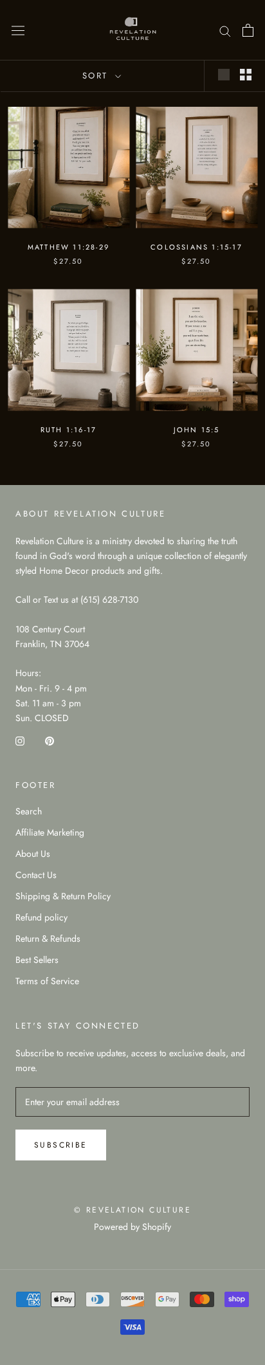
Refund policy (41, 917)
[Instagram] (19, 740)
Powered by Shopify (132, 1226)
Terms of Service (47, 981)
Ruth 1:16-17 (68, 430)
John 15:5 (197, 430)
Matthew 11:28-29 (68, 247)
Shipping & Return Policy (63, 896)
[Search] (225, 29)
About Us (32, 853)
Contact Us (36, 874)
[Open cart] (247, 30)
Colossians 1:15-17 (196, 247)
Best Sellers (37, 959)
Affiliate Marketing (49, 832)
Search (28, 811)
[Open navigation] (18, 30)
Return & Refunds (47, 938)
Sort (97, 75)
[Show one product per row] (224, 74)
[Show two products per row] (245, 74)
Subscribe (60, 1145)
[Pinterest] (49, 740)
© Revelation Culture (132, 1210)
